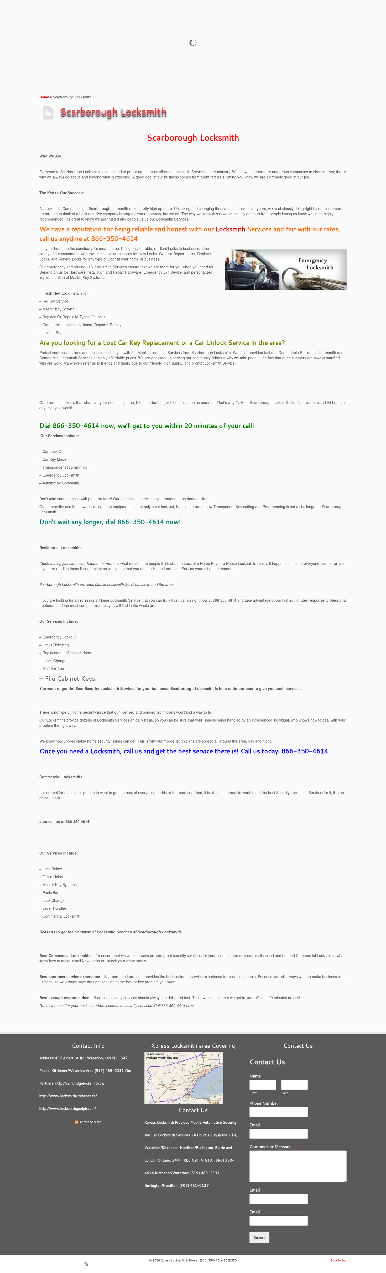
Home (44, 97)
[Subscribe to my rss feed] (88, 1264)
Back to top (339, 1260)
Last (284, 1093)
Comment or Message (272, 1146)
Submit (259, 1237)
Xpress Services (90, 1122)
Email (256, 1125)
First (253, 1093)
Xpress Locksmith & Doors (179, 1260)
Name (256, 1076)
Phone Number (263, 1103)
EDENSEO (230, 1260)
